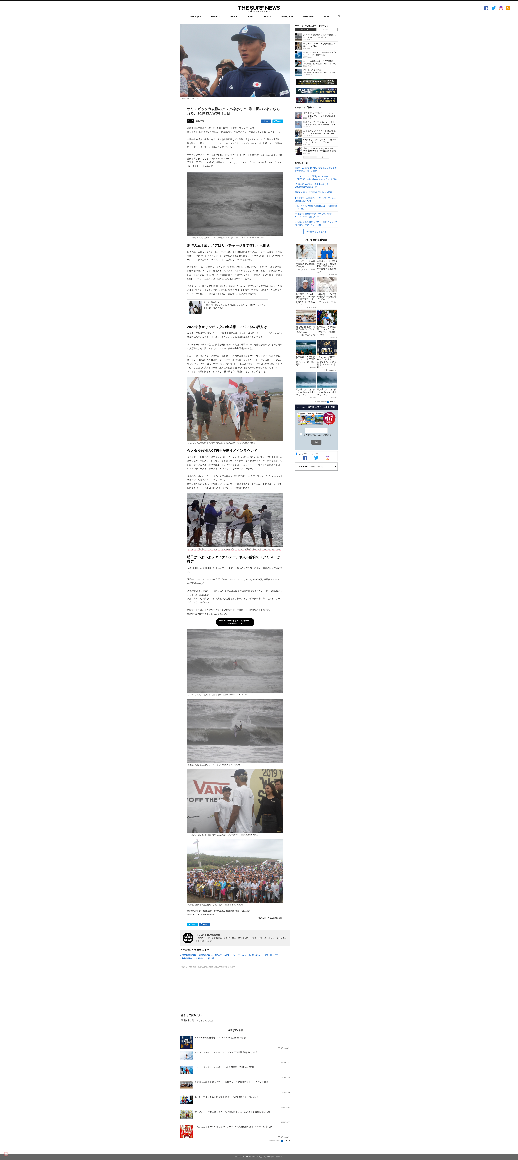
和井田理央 (187, 958)
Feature (233, 16)
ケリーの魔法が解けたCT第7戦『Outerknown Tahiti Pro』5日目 (320, 64)
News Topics (195, 16)
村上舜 (211, 958)
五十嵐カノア (272, 955)
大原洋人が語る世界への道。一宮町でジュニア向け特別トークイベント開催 (316, 223)
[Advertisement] (235, 991)
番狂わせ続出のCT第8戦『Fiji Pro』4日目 (313, 192)
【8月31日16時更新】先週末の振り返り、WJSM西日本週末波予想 (314, 185)
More (326, 16)
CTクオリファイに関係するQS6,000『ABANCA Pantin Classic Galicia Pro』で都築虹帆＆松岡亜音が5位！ (316, 177)
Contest (250, 16)
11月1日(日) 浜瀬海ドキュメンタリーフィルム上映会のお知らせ (315, 199)
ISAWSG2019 (206, 955)
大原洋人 (200, 958)
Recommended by (274, 1140)
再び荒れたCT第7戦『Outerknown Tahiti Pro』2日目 (320, 72)
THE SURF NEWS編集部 (208, 935)
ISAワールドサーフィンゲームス (231, 955)
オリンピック (256, 955)
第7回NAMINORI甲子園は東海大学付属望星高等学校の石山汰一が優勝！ (316, 169)
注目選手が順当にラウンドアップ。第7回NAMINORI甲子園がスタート (313, 215)
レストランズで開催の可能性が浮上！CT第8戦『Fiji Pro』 (316, 207)
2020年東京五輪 (189, 955)
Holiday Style (287, 16)
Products (215, 16)
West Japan (308, 16)
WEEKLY (327, 30)
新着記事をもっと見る (316, 231)
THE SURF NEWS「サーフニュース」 (252, 1157)
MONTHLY (305, 30)
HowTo (267, 16)
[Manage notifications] (6, 1154)
